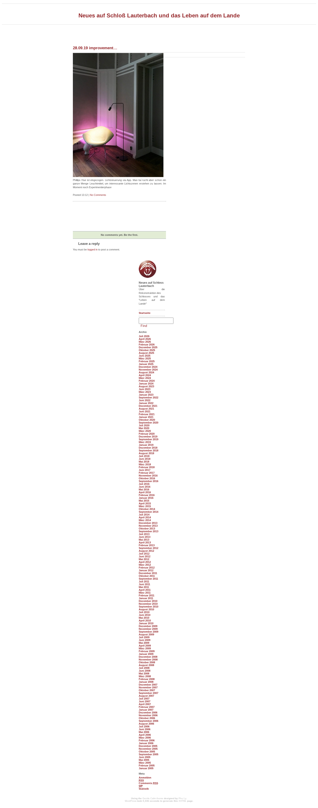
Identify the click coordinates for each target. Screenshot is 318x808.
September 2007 (148, 693)
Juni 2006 (144, 729)
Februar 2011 (146, 595)
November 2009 (148, 628)
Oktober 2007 (147, 690)
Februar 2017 (147, 472)
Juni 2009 (144, 640)
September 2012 (148, 548)
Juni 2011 (144, 584)
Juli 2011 (144, 581)
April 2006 (145, 734)
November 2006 (148, 715)
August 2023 (146, 386)
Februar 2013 (147, 545)
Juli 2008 (144, 668)
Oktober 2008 (147, 662)
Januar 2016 (146, 497)
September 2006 (148, 720)
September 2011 (148, 578)
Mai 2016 (144, 489)
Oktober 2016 (147, 478)
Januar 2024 (146, 383)
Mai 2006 (144, 732)
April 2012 (145, 562)
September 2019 (148, 439)
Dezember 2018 (148, 447)
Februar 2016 (147, 495)
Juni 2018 (144, 458)
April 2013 (145, 542)
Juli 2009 (144, 637)
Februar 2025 (147, 361)
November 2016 (148, 475)
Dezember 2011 (148, 573)
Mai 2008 (144, 673)
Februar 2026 (147, 344)
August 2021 (146, 408)
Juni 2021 (144, 411)
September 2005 (148, 754)
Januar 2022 (146, 403)
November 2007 (148, 687)
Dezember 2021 (148, 405)
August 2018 (146, 453)
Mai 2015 (144, 500)
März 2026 (145, 341)
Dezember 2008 (148, 656)
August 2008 (146, 665)
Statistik (144, 788)
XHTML (182, 801)
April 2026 (145, 339)
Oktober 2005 (147, 751)
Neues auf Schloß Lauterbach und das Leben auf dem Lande (159, 15)
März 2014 (145, 520)
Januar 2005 (146, 768)
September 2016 (148, 481)
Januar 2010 (146, 623)
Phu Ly (182, 798)
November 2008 (148, 659)
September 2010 (148, 606)
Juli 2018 (144, 456)
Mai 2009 (144, 642)
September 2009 (148, 631)
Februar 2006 (147, 740)
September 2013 (148, 531)
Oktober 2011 (147, 576)
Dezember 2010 (148, 601)
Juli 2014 (144, 514)
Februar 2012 (147, 567)
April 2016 (145, 492)
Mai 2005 (144, 760)
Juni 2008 (144, 670)
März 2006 (145, 737)
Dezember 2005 (148, 746)
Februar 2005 (147, 765)
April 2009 (145, 645)
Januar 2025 (146, 364)
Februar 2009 (147, 651)
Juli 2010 (144, 612)
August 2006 (146, 723)
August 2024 (146, 372)
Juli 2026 (144, 336)
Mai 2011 (144, 587)
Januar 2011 (146, 598)
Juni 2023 (144, 389)
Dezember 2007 (148, 684)
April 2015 (145, 503)
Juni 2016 (144, 486)
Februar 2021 (147, 414)
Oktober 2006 (147, 718)
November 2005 (148, 748)
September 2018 (148, 450)
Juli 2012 (144, 553)
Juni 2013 (144, 536)
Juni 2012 (144, 556)
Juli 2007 (144, 698)
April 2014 (145, 517)
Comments (148, 783)
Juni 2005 (144, 757)
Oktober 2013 (147, 528)
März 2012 (145, 564)
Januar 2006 (146, 743)
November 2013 (148, 525)
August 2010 (146, 609)
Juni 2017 (144, 470)
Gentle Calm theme (152, 798)
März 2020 (145, 431)
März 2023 (145, 392)
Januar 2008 (146, 681)
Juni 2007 (144, 701)
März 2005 (145, 762)
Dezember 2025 (148, 347)
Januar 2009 (146, 654)
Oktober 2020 (147, 419)
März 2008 (145, 676)
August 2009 (146, 634)
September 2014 (148, 511)
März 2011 (145, 592)
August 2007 (146, 695)
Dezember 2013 (148, 523)
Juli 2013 (144, 534)
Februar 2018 (147, 467)
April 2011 (145, 589)
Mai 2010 (144, 617)
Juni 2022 (144, 400)
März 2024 (145, 378)
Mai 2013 (144, 539)
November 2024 (148, 369)
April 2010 (145, 620)
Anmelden (145, 777)
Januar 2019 (146, 444)
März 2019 (145, 442)
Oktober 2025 (147, 350)
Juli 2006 (144, 726)
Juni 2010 (144, 615)
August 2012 (146, 550)
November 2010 (148, 603)
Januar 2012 (146, 570)
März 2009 (145, 648)
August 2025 (146, 352)
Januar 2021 (146, 417)
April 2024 (145, 375)
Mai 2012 (144, 559)
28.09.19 (95, 48)
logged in (93, 249)
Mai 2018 (144, 461)
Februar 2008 (147, 679)
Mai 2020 (144, 428)
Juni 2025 (144, 355)
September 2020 (148, 422)
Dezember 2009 (148, 626)
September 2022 (148, 397)
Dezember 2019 (148, 436)
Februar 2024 (147, 380)
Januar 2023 (146, 394)
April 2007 (145, 704)
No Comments (98, 195)
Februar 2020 (147, 433)
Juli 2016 (144, 484)
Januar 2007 (146, 709)
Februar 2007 (147, 707)
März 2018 (145, 464)
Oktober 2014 (147, 509)
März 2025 (145, 358)
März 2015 (145, 506)
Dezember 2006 (148, 712)
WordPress (130, 801)
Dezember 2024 (148, 366)
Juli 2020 (144, 425)
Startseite (144, 313)
